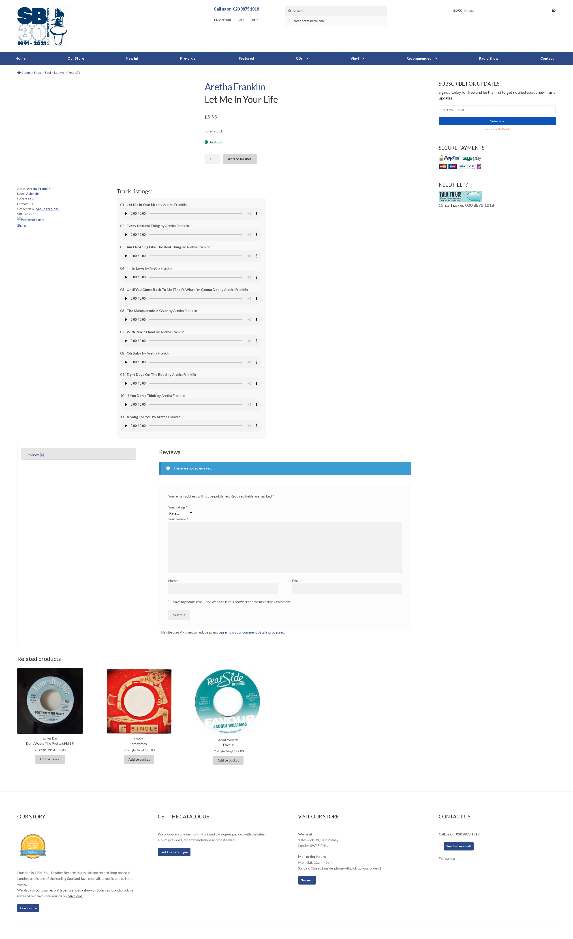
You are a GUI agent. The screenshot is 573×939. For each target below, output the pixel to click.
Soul (48, 72)
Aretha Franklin (235, 86)
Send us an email (458, 846)
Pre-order (188, 58)
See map (307, 880)
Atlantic (32, 193)
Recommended (419, 58)
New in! (132, 58)
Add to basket (240, 159)
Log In (254, 20)
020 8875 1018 (479, 205)
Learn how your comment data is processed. (251, 632)
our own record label (51, 890)
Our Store (75, 58)
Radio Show (488, 58)
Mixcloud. (75, 896)
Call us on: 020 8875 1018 (236, 8)
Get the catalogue (174, 852)
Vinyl (355, 58)
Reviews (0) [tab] (35, 454)
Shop (37, 72)
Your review (178, 519)
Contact (547, 58)
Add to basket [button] (50, 759)
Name (174, 580)
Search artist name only (307, 21)
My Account (222, 20)
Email (297, 580)
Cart (240, 20)
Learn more (28, 908)
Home (20, 58)
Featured (246, 58)
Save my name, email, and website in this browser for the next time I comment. (232, 601)
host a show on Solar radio (93, 890)
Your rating (177, 507)
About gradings (47, 209)
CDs (299, 58)
